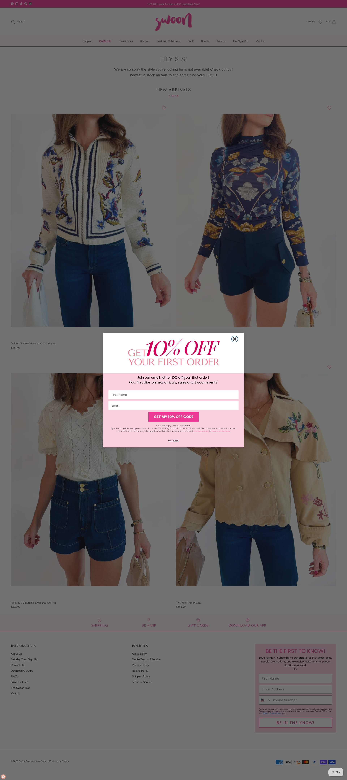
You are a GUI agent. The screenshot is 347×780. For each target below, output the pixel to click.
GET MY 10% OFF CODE (173, 416)
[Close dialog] (235, 339)
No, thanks (173, 440)
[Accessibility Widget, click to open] (3, 776)
